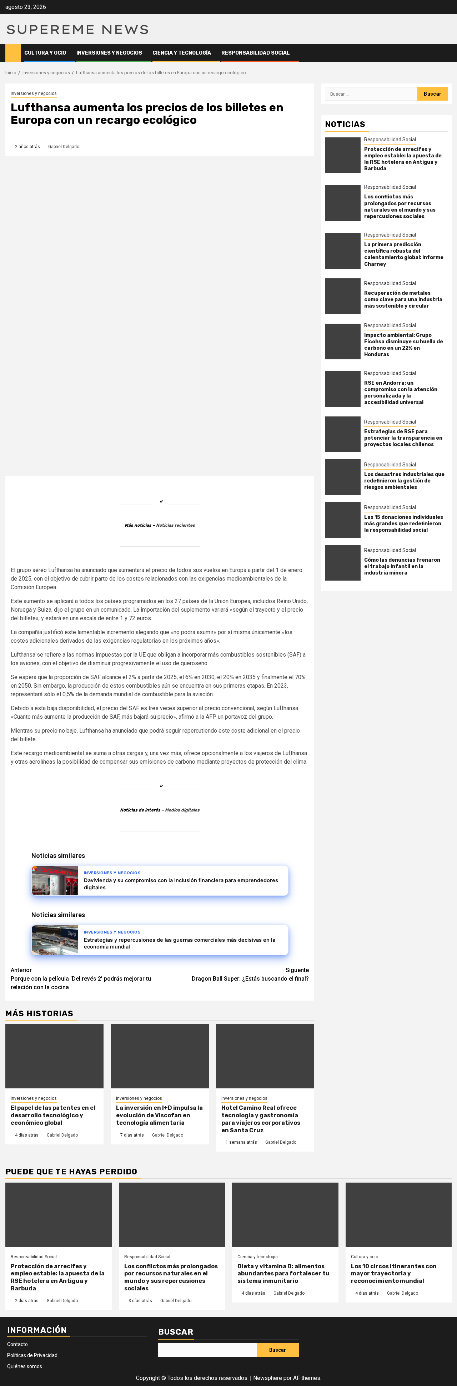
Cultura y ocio (45, 53)
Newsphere (267, 1378)
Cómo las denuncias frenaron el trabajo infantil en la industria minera (402, 566)
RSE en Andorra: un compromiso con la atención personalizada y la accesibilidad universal (400, 392)
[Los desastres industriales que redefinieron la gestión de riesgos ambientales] (343, 477)
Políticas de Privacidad (32, 1355)
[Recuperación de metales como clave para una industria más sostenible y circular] (343, 296)
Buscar (176, 1332)
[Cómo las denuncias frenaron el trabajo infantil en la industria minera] (343, 563)
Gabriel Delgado (63, 146)
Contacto (17, 1344)
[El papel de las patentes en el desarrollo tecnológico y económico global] (54, 1056)
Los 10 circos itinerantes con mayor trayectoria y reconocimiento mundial (394, 1274)
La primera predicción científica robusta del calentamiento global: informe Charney (403, 254)
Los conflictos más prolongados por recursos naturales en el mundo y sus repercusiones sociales (400, 206)
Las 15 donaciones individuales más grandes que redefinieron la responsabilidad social (403, 523)
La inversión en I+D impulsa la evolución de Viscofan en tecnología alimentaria (159, 1115)
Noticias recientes (175, 525)
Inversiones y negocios (109, 53)
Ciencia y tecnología (181, 53)
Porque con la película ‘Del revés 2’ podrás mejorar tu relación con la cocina (81, 979)
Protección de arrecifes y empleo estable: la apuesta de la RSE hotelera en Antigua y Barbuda (403, 159)
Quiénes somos (24, 1366)
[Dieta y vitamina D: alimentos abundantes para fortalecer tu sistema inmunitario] (285, 1215)
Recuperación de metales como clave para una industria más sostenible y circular (403, 299)
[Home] (13, 53)
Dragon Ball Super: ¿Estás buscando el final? (250, 974)
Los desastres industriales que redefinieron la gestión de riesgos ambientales (404, 480)
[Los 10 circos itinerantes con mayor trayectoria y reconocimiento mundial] (399, 1215)
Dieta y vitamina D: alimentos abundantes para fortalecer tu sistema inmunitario (283, 1274)
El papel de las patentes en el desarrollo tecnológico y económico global (53, 1115)
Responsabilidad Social (255, 53)
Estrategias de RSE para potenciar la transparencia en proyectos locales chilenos (403, 437)
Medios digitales (182, 810)
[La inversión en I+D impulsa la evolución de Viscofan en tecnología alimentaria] (160, 1056)
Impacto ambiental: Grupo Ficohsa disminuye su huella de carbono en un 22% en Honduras (403, 345)
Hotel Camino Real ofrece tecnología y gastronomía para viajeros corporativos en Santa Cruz (260, 1118)
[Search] (446, 53)
